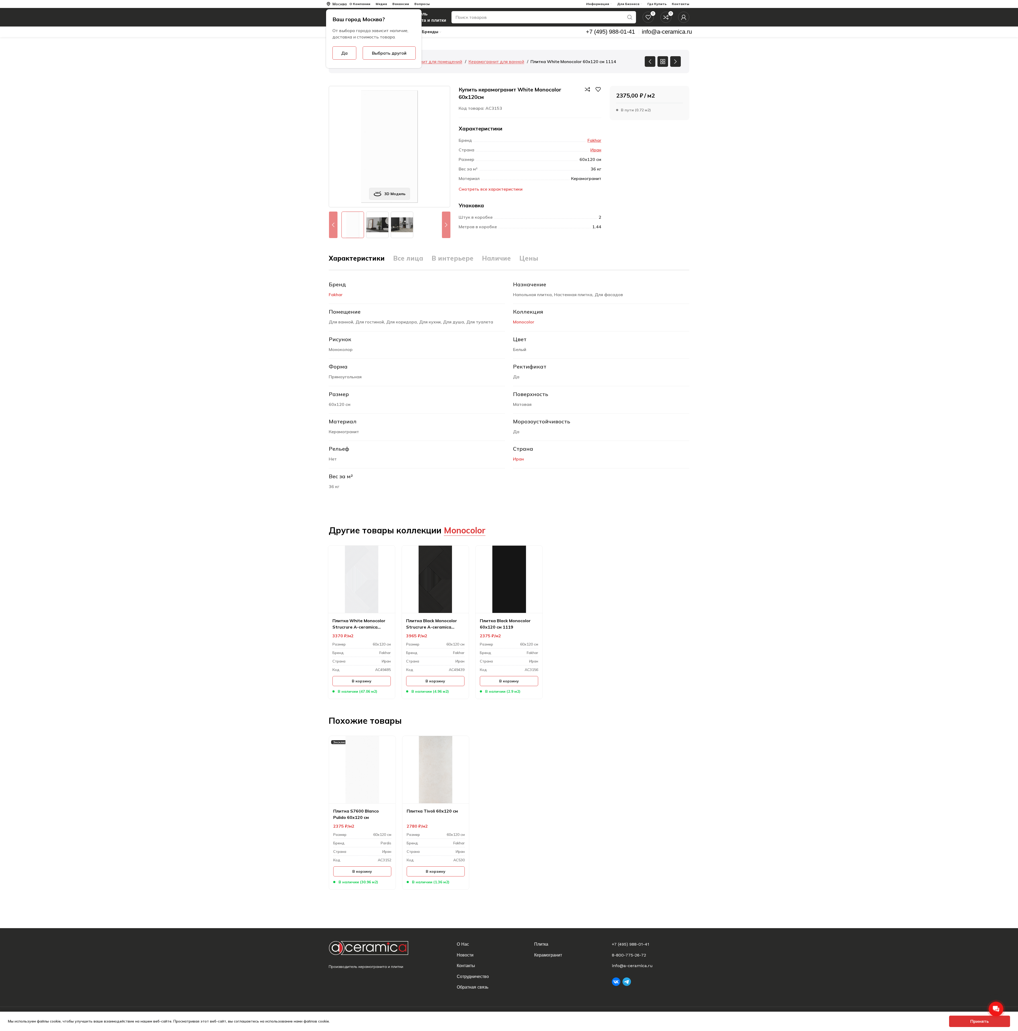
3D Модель (394, 193)
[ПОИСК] (630, 17)
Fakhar (594, 140)
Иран (595, 149)
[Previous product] (650, 61)
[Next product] (675, 61)
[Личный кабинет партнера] (683, 17)
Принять (979, 1021)
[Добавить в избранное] (598, 89)
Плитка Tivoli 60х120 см (432, 811)
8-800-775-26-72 (629, 955)
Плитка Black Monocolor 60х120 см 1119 (505, 624)
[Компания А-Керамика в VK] (616, 981)
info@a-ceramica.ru (632, 965)
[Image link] (373, 948)
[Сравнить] (587, 89)
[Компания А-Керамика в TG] (626, 981)
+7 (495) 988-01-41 (630, 944)
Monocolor (523, 321)
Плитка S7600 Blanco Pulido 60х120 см (356, 814)
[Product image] (361, 579)
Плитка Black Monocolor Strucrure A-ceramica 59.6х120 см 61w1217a (431, 624)
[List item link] (492, 944)
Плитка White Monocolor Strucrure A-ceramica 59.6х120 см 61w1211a (358, 624)
